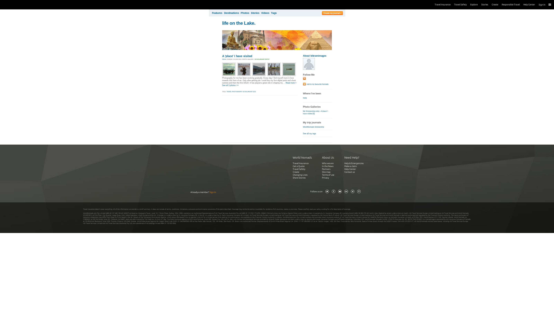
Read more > (291, 83)
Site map (326, 172)
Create (495, 4)
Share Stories (299, 178)
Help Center (529, 4)
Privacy (325, 178)
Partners (326, 169)
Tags (274, 13)
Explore (474, 4)
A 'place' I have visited (237, 56)
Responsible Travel (511, 4)
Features (217, 13)
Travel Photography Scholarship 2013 (241, 91)
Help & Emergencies (354, 163)
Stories (484, 4)
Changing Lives (300, 175)
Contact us (349, 172)
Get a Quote (299, 166)
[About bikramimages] (309, 69)
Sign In (542, 4)
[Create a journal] (332, 13)
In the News (327, 166)
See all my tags (309, 133)
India (305, 98)
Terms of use (328, 175)
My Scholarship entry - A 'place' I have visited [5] (315, 112)
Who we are (328, 163)
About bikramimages (314, 55)
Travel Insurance (443, 4)
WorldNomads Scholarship (313, 127)
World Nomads (15, 4)
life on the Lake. (238, 23)
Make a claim (350, 166)
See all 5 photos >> (230, 85)
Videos (265, 13)
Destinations (231, 13)
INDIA (224, 59)
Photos (245, 13)
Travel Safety (460, 4)
